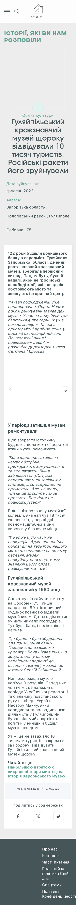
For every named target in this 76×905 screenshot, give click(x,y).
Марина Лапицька (28, 788)
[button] (11, 390)
